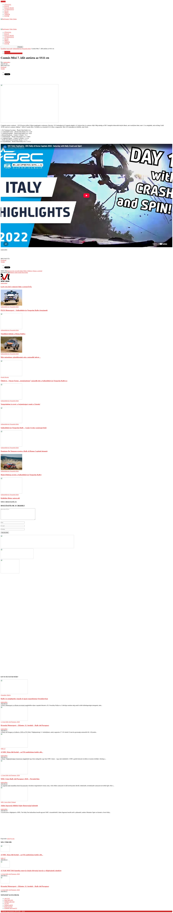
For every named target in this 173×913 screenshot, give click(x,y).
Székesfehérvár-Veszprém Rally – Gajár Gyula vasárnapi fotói (23, 428)
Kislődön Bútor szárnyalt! (10, 498)
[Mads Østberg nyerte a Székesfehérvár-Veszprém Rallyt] (11, 469)
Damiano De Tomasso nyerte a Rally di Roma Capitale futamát (24, 451)
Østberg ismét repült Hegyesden (19, 272)
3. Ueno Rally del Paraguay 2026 (10, 722)
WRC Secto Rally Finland (8, 802)
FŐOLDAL (7, 4)
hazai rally (7, 52)
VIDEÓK (7, 14)
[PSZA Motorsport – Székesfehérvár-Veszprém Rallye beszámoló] (11, 305)
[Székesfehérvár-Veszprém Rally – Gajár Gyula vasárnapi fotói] (11, 422)
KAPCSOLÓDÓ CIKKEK (9, 287)
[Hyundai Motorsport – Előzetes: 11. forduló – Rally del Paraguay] (14, 720)
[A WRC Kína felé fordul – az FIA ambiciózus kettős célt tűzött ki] (14, 747)
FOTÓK (6, 16)
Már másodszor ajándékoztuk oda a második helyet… (21, 357)
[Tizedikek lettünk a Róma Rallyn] (11, 328)
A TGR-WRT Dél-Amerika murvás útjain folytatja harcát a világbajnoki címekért (31, 871)
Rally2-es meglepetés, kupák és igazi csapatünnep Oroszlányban (24, 699)
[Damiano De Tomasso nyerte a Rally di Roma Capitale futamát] (11, 446)
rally (7, 898)
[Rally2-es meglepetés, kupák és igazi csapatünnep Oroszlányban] (14, 693)
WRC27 (3, 748)
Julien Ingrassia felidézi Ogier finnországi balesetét (19, 806)
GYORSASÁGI (9, 9)
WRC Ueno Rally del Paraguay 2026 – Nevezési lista (20, 779)
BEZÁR (3, 1)
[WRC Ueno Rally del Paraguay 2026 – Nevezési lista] (14, 774)
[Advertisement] (33, 24)
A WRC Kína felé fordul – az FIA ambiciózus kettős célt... (22, 752)
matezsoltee (6, 62)
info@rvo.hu (10, 838)
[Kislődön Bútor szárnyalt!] (11, 493)
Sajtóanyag (8, 905)
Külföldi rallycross (10, 908)
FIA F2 (6, 11)
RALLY (6, 6)
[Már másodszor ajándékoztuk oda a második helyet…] (11, 352)
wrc (6, 903)
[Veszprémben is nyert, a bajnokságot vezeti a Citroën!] (11, 399)
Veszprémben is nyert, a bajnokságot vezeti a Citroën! (20, 404)
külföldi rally (9, 902)
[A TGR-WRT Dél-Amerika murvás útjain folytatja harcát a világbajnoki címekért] (5, 867)
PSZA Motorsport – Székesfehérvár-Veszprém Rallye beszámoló (24, 310)
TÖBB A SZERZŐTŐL (24, 287)
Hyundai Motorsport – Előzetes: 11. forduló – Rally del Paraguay (25, 725)
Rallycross (8, 906)
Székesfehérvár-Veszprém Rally (13, 53)
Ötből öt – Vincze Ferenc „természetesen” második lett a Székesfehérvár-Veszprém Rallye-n (34, 381)
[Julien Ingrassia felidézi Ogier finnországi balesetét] (14, 800)
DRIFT (6, 12)
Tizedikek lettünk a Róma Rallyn (13, 334)
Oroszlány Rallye (6, 695)
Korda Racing (5, 377)
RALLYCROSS (9, 8)
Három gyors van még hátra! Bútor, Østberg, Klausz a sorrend (24, 271)
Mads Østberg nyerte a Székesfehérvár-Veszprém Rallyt (21, 475)
